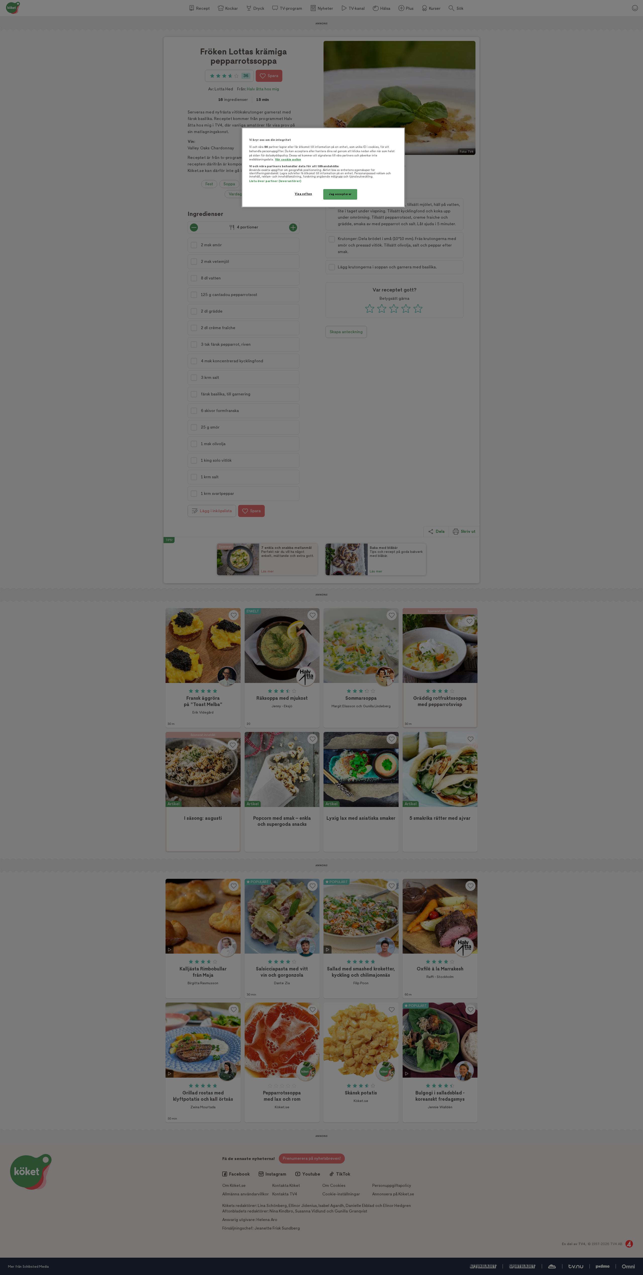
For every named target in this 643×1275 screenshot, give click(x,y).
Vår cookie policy (288, 159)
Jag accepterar (340, 194)
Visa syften (303, 194)
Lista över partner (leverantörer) (275, 181)
